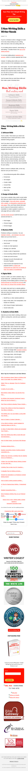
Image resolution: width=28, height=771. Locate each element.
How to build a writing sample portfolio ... (12, 480)
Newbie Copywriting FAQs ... (9, 490)
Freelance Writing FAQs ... (8, 446)
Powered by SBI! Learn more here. (14, 511)
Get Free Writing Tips (14, 630)
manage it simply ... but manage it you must (13, 235)
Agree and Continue (14, 3)
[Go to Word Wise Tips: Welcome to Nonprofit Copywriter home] (14, 7)
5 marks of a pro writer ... (8, 389)
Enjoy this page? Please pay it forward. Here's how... (14, 523)
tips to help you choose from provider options (13, 284)
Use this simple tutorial (7, 214)
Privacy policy (13, 2)
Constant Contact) (21, 350)
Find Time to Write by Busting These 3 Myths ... (14, 404)
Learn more (20, 758)
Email (6, 670)
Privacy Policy (14, 761)
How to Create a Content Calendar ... (11, 419)
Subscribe (9, 680)
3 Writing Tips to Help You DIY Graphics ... (12, 467)
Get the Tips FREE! (14, 20)
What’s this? (3, 517)
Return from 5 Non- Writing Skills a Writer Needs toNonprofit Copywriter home (14, 501)
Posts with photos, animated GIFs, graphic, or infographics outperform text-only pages (13, 203)
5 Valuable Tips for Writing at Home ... (11, 471)
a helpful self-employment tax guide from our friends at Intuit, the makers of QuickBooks (15, 267)
